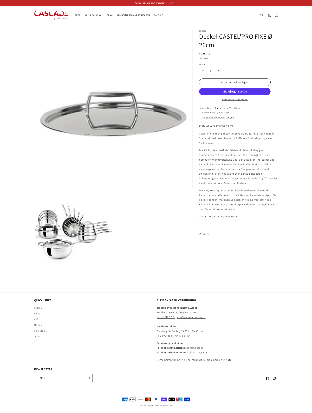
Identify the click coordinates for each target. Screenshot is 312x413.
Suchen (38, 307)
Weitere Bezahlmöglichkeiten (235, 99)
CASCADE (151, 405)
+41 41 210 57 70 (166, 317)
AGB (36, 319)
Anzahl (202, 64)
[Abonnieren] (88, 378)
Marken (38, 324)
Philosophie (40, 330)
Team (37, 336)
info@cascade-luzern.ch (191, 317)
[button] (262, 15)
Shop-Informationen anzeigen (218, 117)
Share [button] (206, 233)
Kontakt (38, 313)
